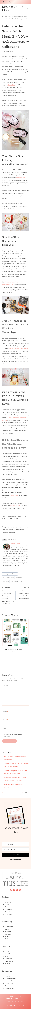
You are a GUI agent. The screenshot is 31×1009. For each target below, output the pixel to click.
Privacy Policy (12, 998)
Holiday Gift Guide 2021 (10, 574)
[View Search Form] (28, 2)
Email (5, 720)
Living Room (9, 926)
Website (5, 728)
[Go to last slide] (4, 640)
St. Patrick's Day (10, 978)
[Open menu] (27, 8)
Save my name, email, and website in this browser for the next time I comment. (15, 734)
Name (5, 711)
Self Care (13, 22)
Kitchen (7, 929)
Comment (7, 685)
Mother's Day (9, 981)
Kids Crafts (8, 956)
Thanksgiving (9, 988)
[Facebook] (3, 2)
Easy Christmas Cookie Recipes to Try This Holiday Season (24, 593)
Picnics (7, 986)
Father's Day (9, 983)
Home (12, 996)
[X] (6, 2)
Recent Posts (12, 539)
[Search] (26, 793)
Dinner (7, 907)
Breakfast (8, 902)
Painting (8, 963)
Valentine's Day (10, 976)
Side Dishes (8, 914)
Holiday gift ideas (8, 577)
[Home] (2, 16)
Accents (7, 936)
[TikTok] (18, 1001)
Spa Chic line (20, 177)
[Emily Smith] (6, 546)
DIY (6, 939)
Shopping (20, 22)
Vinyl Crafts (9, 961)
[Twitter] (12, 1001)
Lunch (7, 904)
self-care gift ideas (16, 581)
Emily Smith (15, 544)
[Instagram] (9, 2)
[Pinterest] (21, 1001)
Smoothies (8, 909)
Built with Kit (15, 859)
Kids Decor (8, 934)
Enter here (14, 495)
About (19, 996)
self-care (6, 581)
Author (4, 539)
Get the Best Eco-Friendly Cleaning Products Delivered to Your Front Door (8, 595)
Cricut (7, 951)
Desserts (8, 912)
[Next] (26, 640)
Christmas (5, 22)
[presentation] (15, 632)
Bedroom (8, 931)
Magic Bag (19, 577)
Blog (23, 998)
